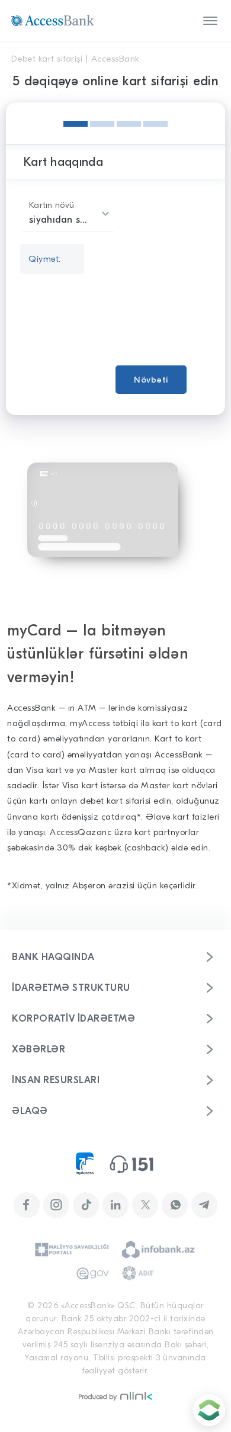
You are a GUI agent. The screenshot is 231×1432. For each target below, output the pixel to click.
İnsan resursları (56, 1080)
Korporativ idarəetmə (73, 1018)
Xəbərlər (38, 1049)
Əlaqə (30, 1111)
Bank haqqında (53, 957)
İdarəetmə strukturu (71, 988)
